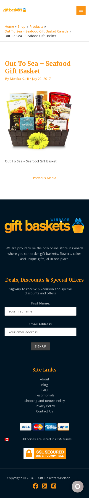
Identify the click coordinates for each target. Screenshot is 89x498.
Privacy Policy (44, 406)
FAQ (44, 390)
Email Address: (40, 324)
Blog (44, 384)
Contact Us (44, 411)
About (44, 379)
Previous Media (44, 177)
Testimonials (44, 395)
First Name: (40, 303)
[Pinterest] (54, 486)
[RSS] (44, 486)
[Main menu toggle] (81, 10)
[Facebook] (35, 486)
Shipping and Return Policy (44, 400)
